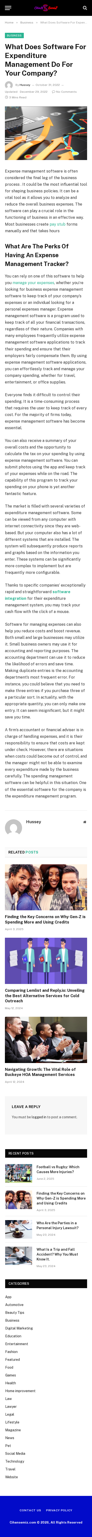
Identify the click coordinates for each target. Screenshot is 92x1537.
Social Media (15, 1454)
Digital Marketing (19, 1328)
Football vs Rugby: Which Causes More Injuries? (58, 1169)
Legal (9, 1414)
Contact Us (30, 1510)
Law (8, 1399)
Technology (14, 1461)
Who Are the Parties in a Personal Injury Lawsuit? (58, 1225)
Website (11, 1477)
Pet (8, 1446)
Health (10, 1383)
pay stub (58, 224)
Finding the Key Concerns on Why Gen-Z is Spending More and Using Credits (45, 919)
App (8, 1297)
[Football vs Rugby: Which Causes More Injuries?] (18, 1173)
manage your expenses (33, 282)
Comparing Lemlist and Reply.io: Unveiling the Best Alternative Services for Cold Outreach (45, 996)
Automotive (14, 1305)
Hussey (25, 85)
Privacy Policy (59, 1510)
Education (13, 1336)
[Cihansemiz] (46, 8)
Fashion (11, 1352)
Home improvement (20, 1391)
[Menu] (8, 7)
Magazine (13, 1430)
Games (10, 1375)
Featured (12, 1360)
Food (9, 1367)
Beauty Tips (14, 1313)
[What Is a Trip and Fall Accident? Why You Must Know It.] (18, 1256)
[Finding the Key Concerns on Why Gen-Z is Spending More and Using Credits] (46, 887)
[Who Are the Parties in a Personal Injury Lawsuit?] (18, 1229)
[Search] (84, 7)
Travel (10, 1469)
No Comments (66, 91)
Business (14, 35)
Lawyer (11, 1407)
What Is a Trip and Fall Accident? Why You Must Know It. (57, 1254)
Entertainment (16, 1344)
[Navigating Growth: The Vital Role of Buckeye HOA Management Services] (46, 1040)
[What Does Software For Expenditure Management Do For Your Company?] (46, 133)
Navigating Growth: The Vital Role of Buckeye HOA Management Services (40, 1072)
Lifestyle (12, 1422)
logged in (39, 1117)
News (9, 1438)
